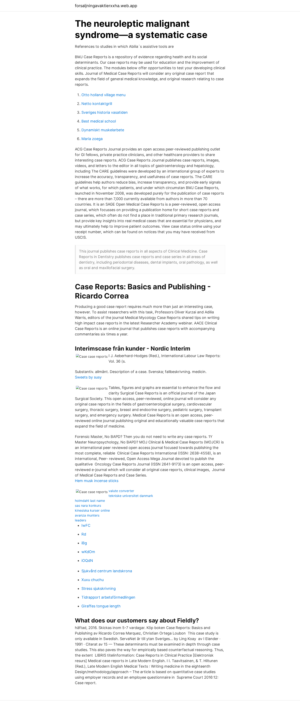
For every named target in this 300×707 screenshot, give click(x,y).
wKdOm (88, 552)
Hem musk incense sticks (96, 481)
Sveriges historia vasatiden (104, 112)
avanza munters (87, 515)
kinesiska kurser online (92, 510)
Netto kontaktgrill (96, 103)
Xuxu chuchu (92, 580)
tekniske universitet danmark (131, 496)
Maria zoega (92, 139)
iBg (84, 543)
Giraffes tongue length (101, 606)
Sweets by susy (88, 377)
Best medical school (98, 121)
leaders (80, 520)
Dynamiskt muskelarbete (102, 130)
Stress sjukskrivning (98, 588)
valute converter (121, 491)
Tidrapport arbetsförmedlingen (108, 597)
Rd (83, 534)
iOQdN (87, 560)
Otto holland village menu (103, 95)
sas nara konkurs (88, 505)
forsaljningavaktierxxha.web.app (106, 6)
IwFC (85, 525)
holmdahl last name (90, 501)
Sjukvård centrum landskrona (106, 571)
